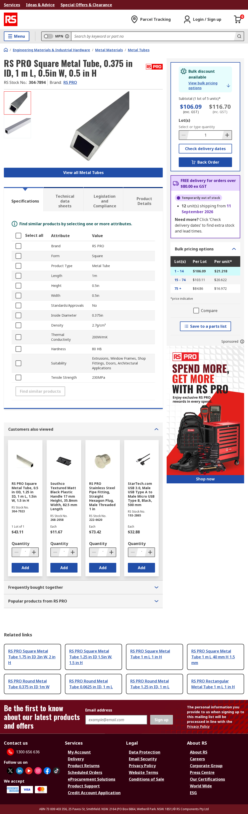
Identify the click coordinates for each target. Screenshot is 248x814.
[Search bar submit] (239, 36)
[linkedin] (19, 770)
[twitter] (10, 770)
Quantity (20, 543)
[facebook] (47, 770)
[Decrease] (184, 135)
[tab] (23, 199)
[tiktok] (56, 770)
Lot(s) (184, 120)
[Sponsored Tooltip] (242, 341)
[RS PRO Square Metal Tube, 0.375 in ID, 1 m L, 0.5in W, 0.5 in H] (97, 128)
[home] (6, 50)
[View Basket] (238, 19)
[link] (209, 85)
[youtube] (28, 770)
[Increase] (227, 135)
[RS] (10, 19)
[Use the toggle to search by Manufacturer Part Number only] (67, 36)
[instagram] (38, 770)
